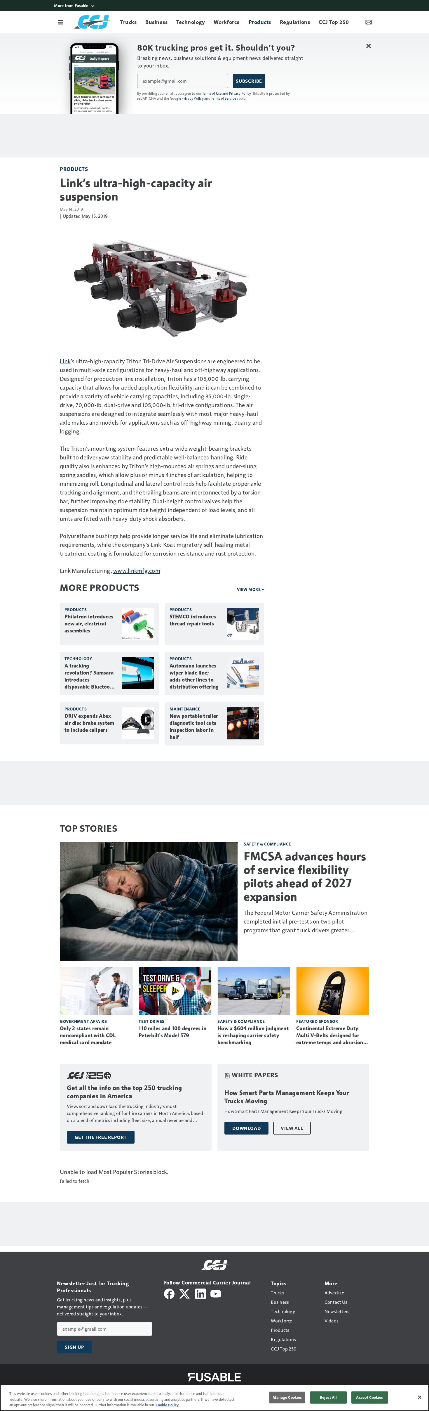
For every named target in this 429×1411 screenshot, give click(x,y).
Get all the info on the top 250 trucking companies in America (124, 1092)
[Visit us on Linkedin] (200, 1293)
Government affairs (83, 1021)
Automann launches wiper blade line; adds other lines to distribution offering (194, 676)
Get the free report (101, 1137)
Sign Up (74, 1347)
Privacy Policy (193, 98)
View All (292, 1128)
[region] (214, 1398)
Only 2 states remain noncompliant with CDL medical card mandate (88, 1035)
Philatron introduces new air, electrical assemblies (88, 623)
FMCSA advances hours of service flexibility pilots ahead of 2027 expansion (305, 876)
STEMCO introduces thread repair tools (193, 620)
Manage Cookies (287, 1397)
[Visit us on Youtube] (215, 1293)
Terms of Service (223, 98)
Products (74, 168)
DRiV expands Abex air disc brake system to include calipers (89, 723)
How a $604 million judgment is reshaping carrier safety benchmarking (253, 1035)
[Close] (419, 1397)
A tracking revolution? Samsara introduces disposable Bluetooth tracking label (89, 677)
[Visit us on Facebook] (169, 1293)
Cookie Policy (167, 1405)
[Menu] (60, 22)
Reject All (328, 1397)
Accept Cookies (369, 1397)
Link (65, 361)
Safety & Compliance (267, 843)
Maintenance (185, 708)
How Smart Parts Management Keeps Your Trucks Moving (286, 1097)
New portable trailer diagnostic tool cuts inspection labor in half (194, 726)
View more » (250, 589)
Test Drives (152, 1021)
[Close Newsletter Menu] (368, 45)
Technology (78, 658)
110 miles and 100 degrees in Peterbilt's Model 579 (172, 1032)
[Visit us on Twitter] (185, 1293)
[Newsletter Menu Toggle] (368, 22)
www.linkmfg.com (136, 570)
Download (246, 1128)
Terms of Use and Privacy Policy (226, 93)
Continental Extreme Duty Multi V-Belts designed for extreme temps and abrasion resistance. (329, 1035)
